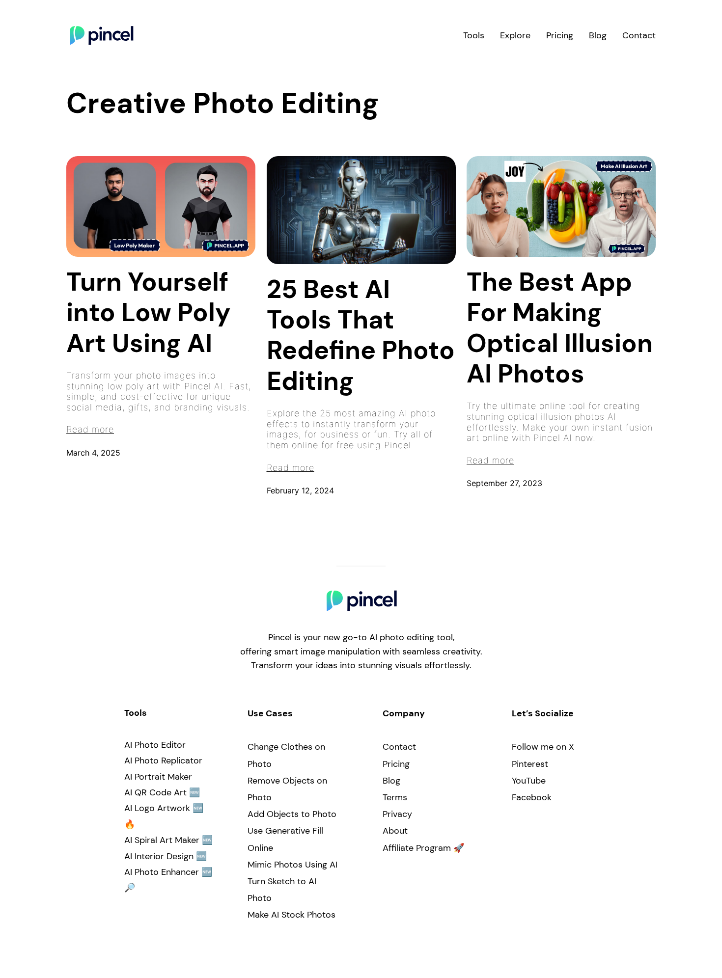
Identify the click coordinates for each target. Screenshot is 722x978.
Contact (399, 747)
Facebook (532, 797)
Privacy (397, 814)
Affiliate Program (417, 848)
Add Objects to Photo (292, 814)
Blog (391, 781)
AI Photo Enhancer (161, 872)
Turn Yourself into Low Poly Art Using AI (148, 312)
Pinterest (530, 764)
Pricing (396, 764)
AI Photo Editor (155, 745)
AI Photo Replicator (163, 760)
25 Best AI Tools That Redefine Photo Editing (361, 335)
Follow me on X (543, 747)
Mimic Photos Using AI (292, 864)
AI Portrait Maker (158, 777)
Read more (90, 429)
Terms (395, 797)
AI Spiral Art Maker (161, 840)
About (395, 831)
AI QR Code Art (155, 792)
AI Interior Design (159, 856)
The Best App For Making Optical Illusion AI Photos (560, 328)
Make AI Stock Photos (291, 915)
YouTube (529, 781)
